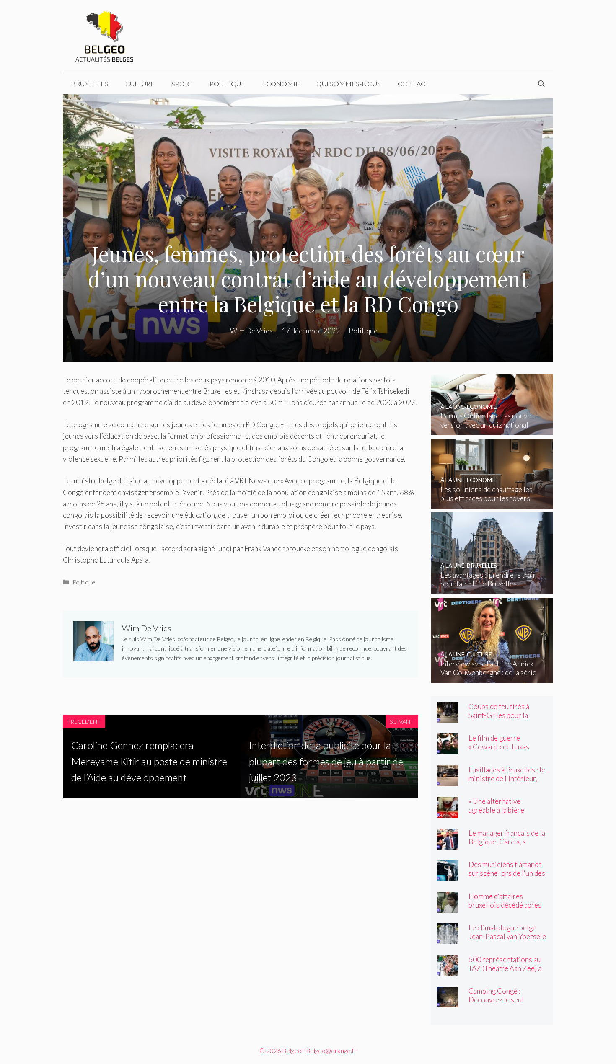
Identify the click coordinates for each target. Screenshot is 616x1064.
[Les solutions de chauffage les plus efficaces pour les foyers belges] (492, 503)
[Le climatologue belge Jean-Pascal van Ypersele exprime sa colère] (447, 938)
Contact (413, 84)
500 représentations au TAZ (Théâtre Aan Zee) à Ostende (504, 968)
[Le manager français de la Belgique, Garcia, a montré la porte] (447, 843)
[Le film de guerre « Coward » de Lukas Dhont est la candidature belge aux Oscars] (447, 748)
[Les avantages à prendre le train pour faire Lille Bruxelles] (492, 588)
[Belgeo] (104, 35)
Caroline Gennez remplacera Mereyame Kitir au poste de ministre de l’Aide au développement (149, 761)
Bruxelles (90, 84)
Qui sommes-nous (348, 84)
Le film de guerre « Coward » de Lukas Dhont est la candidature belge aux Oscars (506, 751)
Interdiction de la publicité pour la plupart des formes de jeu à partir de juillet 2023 (326, 761)
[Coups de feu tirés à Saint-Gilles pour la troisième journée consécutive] (447, 717)
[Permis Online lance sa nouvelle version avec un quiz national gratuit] (492, 429)
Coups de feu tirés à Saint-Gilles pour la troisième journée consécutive (498, 719)
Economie (281, 84)
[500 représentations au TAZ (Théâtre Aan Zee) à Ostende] (447, 970)
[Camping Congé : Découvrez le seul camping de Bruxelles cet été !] (447, 1001)
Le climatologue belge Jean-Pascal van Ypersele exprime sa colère (507, 936)
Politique (227, 84)
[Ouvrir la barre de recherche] (541, 83)
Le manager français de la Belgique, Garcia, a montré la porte (506, 842)
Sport (182, 84)
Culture (140, 84)
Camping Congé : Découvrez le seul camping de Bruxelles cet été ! (506, 1004)
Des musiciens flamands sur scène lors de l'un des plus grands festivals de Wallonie (506, 877)
